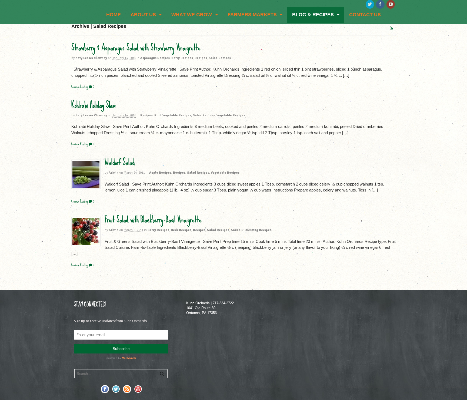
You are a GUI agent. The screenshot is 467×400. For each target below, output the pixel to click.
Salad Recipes (220, 58)
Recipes (201, 58)
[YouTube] (391, 4)
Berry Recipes (182, 58)
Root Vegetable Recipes (172, 115)
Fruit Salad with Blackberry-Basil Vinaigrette (153, 219)
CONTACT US (365, 14)
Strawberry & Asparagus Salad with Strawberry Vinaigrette (136, 47)
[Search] (162, 373)
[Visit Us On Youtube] (138, 392)
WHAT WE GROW (191, 14)
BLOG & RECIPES (313, 14)
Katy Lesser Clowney (91, 58)
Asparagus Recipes (155, 58)
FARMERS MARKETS (252, 14)
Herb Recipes (181, 230)
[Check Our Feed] (126, 392)
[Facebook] (380, 4)
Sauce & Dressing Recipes (251, 230)
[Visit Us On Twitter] (115, 392)
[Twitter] (370, 4)
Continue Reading (79, 86)
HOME (113, 14)
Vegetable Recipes (230, 115)
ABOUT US (143, 14)
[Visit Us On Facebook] (104, 392)
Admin (113, 173)
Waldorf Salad (120, 162)
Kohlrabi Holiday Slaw (93, 105)
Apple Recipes (160, 173)
